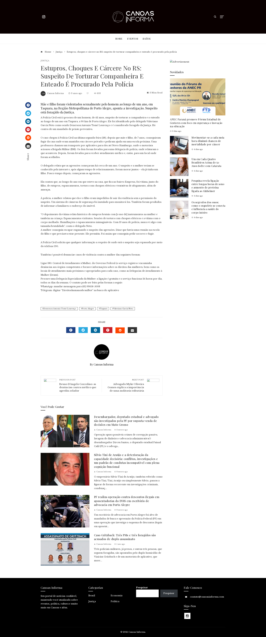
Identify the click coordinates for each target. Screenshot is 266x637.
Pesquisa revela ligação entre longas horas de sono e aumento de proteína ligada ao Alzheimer (207, 186)
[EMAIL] (132, 330)
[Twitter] (28, 113)
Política (115, 601)
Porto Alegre (88, 309)
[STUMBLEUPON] (120, 330)
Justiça (45, 61)
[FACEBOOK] (70, 330)
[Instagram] (187, 616)
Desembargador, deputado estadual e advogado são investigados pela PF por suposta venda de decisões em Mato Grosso (126, 421)
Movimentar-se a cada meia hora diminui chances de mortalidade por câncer (207, 141)
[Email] (28, 146)
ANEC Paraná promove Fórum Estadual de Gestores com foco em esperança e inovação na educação (196, 123)
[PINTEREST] (107, 330)
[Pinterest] (28, 130)
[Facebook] (28, 105)
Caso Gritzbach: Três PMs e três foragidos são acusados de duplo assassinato (125, 537)
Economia (116, 595)
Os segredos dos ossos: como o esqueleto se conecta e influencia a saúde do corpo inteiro (208, 207)
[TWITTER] (83, 330)
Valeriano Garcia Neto (123, 309)
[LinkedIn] (28, 121)
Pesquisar (142, 587)
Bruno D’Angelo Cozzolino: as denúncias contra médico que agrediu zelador (77, 385)
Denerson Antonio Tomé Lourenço (59, 309)
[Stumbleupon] (28, 138)
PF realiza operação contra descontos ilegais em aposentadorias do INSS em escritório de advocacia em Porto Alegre (126, 501)
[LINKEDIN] (95, 330)
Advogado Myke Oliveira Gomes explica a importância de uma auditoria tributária (126, 385)
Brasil (91, 595)
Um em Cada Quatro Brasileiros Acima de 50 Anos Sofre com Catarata (206, 162)
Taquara (103, 309)
